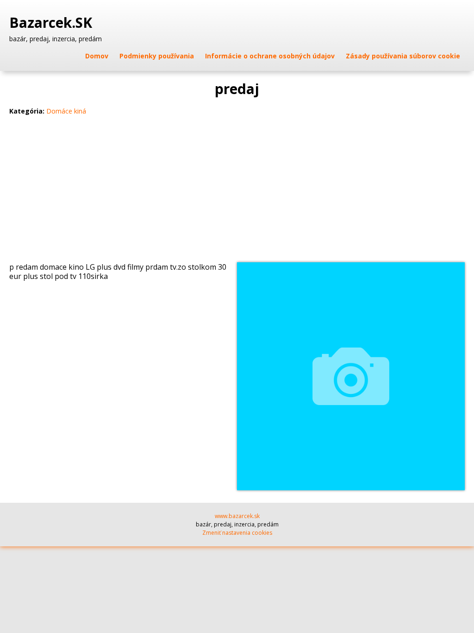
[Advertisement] (237, 193)
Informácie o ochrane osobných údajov (270, 55)
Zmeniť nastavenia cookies (237, 533)
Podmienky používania (156, 55)
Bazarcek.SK (52, 23)
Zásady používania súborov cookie (403, 55)
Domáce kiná (66, 111)
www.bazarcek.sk (237, 516)
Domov (96, 55)
